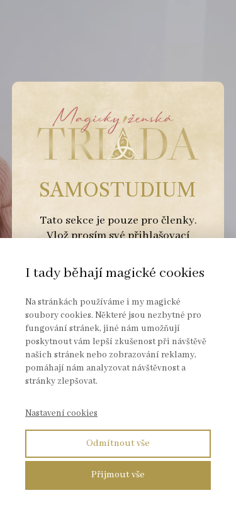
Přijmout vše (118, 474)
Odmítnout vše (118, 443)
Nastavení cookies (61, 413)
